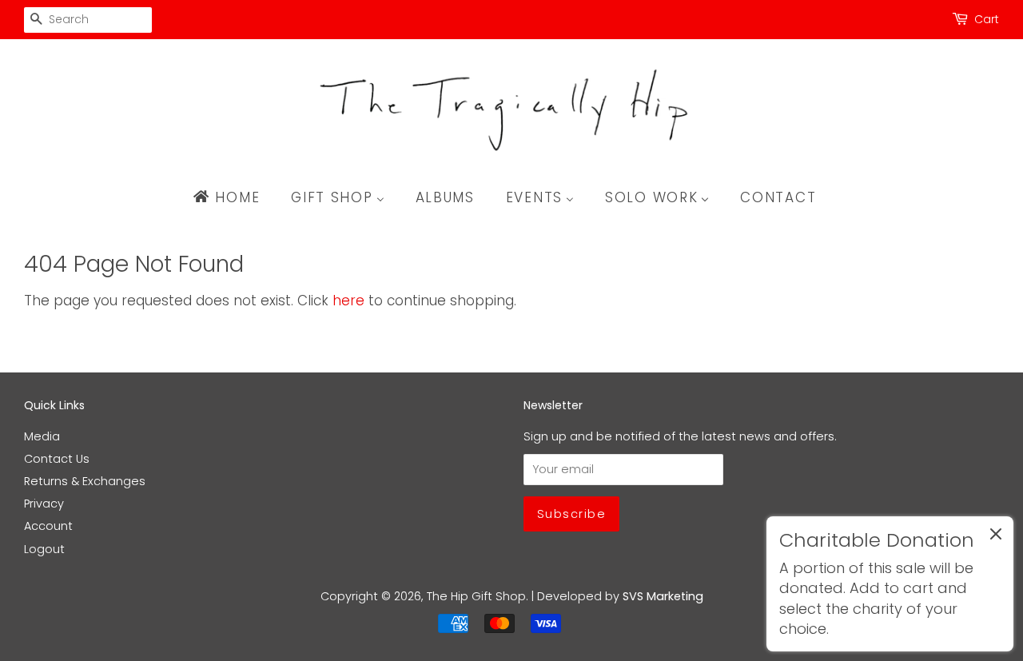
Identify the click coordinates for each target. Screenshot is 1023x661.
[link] (889, 583)
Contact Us (57, 459)
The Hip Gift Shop (476, 596)
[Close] (996, 537)
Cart (986, 19)
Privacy (44, 504)
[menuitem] (233, 197)
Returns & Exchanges (84, 481)
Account (48, 526)
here (348, 300)
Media (42, 436)
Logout (44, 549)
